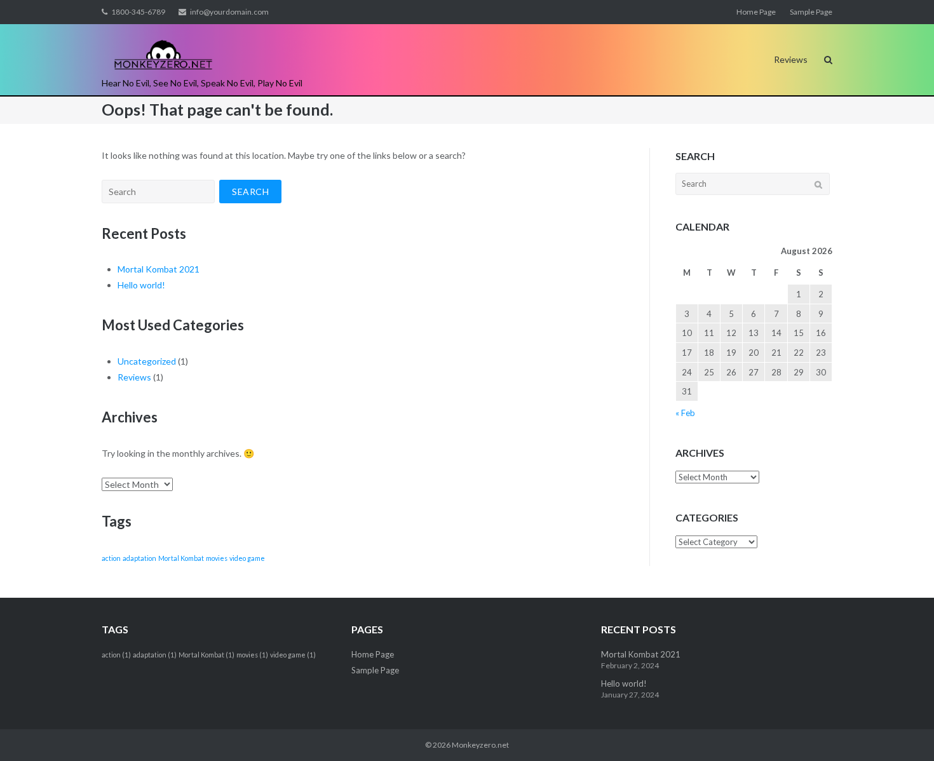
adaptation (139, 558)
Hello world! (141, 284)
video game (247, 558)
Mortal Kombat (181, 558)
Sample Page (811, 12)
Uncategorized (147, 361)
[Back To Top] (902, 730)
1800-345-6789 (138, 12)
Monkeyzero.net (480, 745)
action (111, 558)
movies (216, 558)
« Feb (685, 413)
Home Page (756, 12)
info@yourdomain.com (229, 12)
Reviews (791, 59)
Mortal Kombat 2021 (159, 269)
